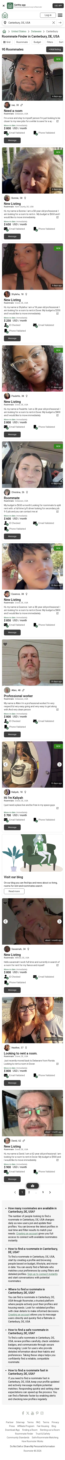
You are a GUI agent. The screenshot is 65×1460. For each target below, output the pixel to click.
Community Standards (18, 1437)
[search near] (5, 22)
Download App (12, 1430)
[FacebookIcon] (23, 1414)
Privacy (55, 1422)
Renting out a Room (50, 1430)
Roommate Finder (24, 1433)
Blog (54, 1426)
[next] (60, 22)
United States (18, 31)
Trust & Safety (43, 1433)
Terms (30, 1422)
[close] (3, 5)
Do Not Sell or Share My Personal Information (32, 1446)
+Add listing (55, 49)
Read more (14, 891)
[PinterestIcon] (37, 1414)
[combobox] (29, 23)
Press (12, 1426)
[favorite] (5, 59)
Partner (10, 1422)
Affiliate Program (25, 1426)
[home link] (5, 15)
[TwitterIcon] (27, 1414)
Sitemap (20, 1422)
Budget (37, 42)
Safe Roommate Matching (45, 1437)
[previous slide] (7, 764)
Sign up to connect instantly (42, 1274)
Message (12, 140)
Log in (48, 15)
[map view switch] (32, 1186)
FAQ (38, 1422)
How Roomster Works (32, 1441)
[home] (5, 31)
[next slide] (57, 764)
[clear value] (53, 22)
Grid (8, 42)
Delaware (36, 31)
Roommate (22, 42)
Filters (50, 42)
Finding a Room (30, 1430)
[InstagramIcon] (42, 1414)
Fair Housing (43, 1426)
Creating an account (27, 1233)
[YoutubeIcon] (32, 1414)
